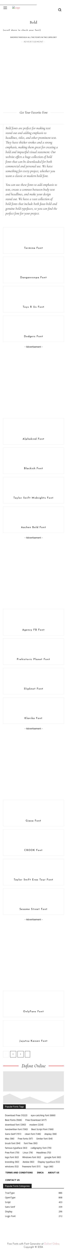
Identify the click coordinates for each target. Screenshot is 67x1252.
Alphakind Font (33, 439)
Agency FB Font (33, 630)
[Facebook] (4, 1228)
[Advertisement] (33, 77)
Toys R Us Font (33, 307)
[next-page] (27, 1054)
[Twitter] (26, 1228)
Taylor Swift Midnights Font (33, 498)
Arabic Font (47, 222)
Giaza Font (33, 821)
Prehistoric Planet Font (33, 659)
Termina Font (33, 248)
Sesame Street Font (33, 909)
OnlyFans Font (33, 1011)
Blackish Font (33, 468)
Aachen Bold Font (33, 527)
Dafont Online (51, 1244)
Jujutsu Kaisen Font (33, 1041)
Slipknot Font (33, 689)
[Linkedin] (19, 1228)
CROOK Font (33, 850)
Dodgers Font (33, 336)
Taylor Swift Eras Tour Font (33, 880)
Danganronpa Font (33, 277)
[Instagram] (11, 1228)
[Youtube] (33, 1228)
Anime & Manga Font (19, 222)
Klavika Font (33, 718)
